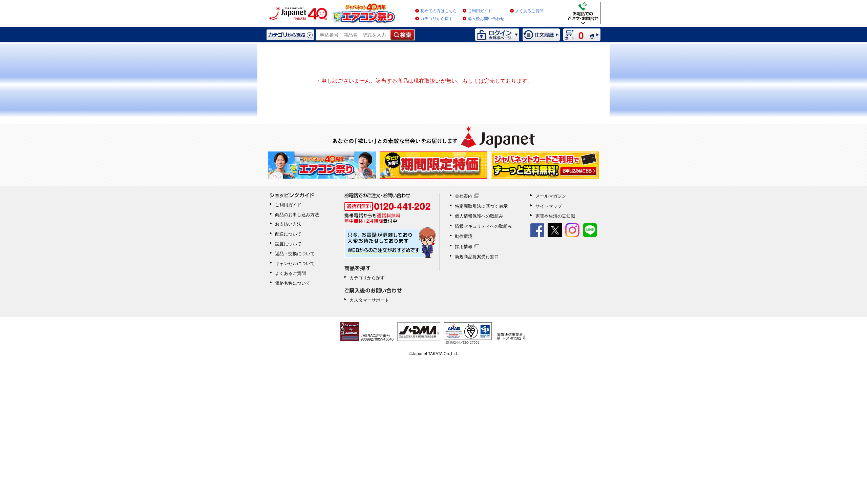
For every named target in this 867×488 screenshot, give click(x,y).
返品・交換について (295, 253)
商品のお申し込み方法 (297, 214)
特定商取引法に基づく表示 (481, 206)
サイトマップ (548, 206)
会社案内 (463, 195)
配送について (288, 233)
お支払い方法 (288, 224)
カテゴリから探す (436, 18)
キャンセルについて (295, 263)
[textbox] (353, 35)
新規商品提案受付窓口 (477, 256)
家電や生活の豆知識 (555, 215)
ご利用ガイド (480, 10)
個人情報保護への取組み (479, 215)
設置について (288, 243)
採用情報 (463, 246)
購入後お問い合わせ (486, 18)
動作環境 (463, 236)
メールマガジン (550, 195)
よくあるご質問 (529, 10)
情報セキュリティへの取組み (483, 226)
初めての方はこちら (438, 10)
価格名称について (292, 283)
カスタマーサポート (369, 300)
